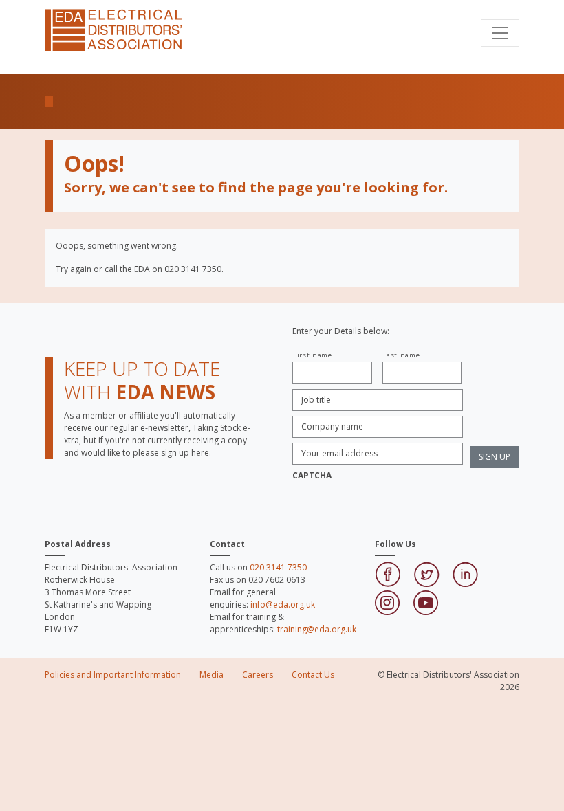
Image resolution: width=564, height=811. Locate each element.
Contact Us (313, 674)
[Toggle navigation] (500, 33)
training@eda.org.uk (316, 629)
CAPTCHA (312, 475)
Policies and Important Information (113, 674)
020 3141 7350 (278, 567)
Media (211, 674)
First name (312, 355)
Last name (401, 355)
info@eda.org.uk (282, 604)
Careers (257, 674)
